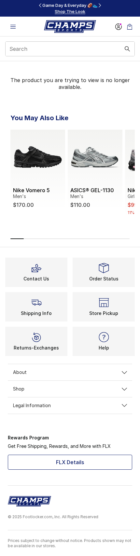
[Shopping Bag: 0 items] (129, 26)
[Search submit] (127, 49)
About (20, 372)
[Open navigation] (13, 26)
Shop (18, 389)
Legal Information (32, 405)
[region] (70, 8)
